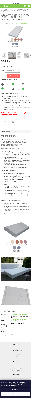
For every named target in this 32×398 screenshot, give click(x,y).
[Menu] (28, 5)
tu (20, 385)
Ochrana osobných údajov (16, 354)
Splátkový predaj (16, 364)
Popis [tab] (3, 131)
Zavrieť (15, 119)
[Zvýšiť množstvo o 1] (6, 75)
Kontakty (16, 356)
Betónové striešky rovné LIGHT (20, 314)
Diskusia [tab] (15, 131)
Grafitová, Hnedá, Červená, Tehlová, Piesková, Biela (19, 320)
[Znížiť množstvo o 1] (6, 77)
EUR (15, 6)
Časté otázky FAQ (16, 379)
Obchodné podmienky (16, 353)
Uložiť (3, 119)
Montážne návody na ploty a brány (16, 377)
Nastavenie (15, 389)
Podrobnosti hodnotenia (21, 23)
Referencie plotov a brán (16, 368)
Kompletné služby (16, 370)
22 (11, 328)
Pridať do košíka (14, 76)
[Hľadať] (1, 5)
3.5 (12, 326)
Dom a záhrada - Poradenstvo (16, 366)
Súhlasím (15, 394)
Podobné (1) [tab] (9, 131)
